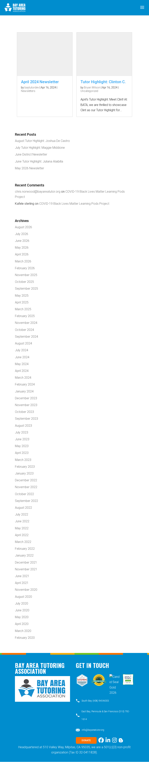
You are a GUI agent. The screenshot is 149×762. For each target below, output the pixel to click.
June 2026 (22, 241)
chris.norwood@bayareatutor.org (37, 191)
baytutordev (31, 87)
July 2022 (21, 514)
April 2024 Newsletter (40, 82)
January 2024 (24, 391)
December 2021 (26, 562)
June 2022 (22, 521)
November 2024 (26, 323)
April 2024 (22, 371)
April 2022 (22, 535)
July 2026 (21, 234)
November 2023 (26, 405)
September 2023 (26, 418)
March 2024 (23, 377)
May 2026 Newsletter (29, 168)
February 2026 (25, 268)
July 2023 (21, 432)
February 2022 (25, 549)
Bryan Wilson (92, 87)
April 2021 (22, 583)
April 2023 (22, 453)
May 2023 (22, 446)
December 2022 (26, 480)
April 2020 (22, 624)
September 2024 (26, 336)
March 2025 (23, 309)
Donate (86, 740)
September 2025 (26, 288)
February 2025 (25, 316)
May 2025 (22, 295)
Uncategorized (89, 91)
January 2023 (24, 473)
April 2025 (22, 302)
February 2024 (25, 384)
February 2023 (25, 466)
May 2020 (22, 617)
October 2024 (24, 330)
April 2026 (22, 254)
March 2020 (23, 631)
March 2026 (23, 261)
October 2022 (24, 494)
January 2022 (24, 555)
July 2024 (21, 350)
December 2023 (26, 398)
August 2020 (23, 597)
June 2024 (22, 357)
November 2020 (26, 590)
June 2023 (22, 439)
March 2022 (23, 542)
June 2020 (22, 610)
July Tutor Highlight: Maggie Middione (40, 147)
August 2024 (23, 343)
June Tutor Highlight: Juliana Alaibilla (39, 161)
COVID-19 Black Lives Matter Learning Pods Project (74, 203)
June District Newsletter (31, 154)
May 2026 (22, 247)
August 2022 (23, 507)
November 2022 (26, 487)
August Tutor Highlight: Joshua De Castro (42, 141)
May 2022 (22, 528)
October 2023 (24, 412)
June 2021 (22, 576)
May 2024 (22, 364)
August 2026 (23, 227)
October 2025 (24, 282)
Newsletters (28, 91)
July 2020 (21, 603)
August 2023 (23, 425)
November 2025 (26, 275)
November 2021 (26, 569)
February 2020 (25, 638)
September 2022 (26, 501)
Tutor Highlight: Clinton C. (103, 82)
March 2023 (23, 460)
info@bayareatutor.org (93, 730)
